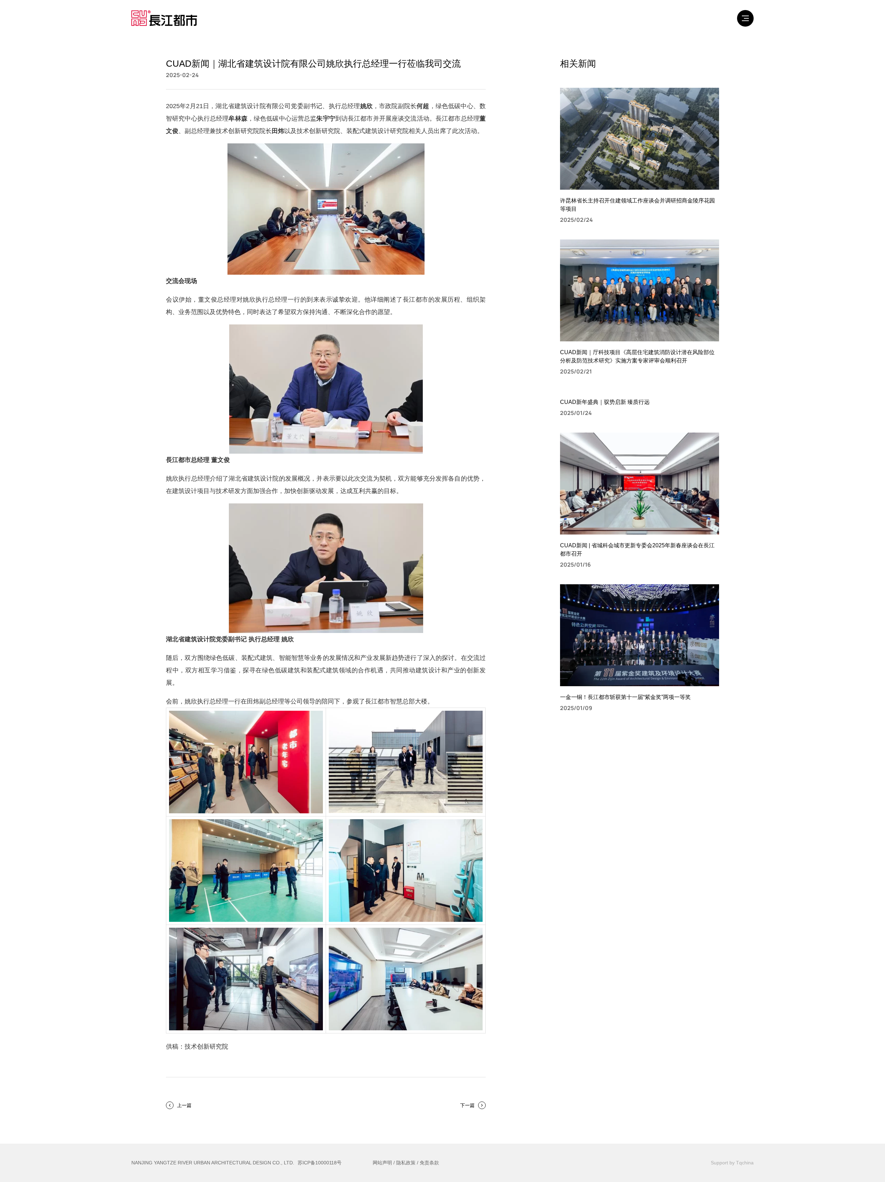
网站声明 (382, 1162)
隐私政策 (406, 1162)
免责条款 (429, 1162)
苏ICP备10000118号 (320, 1162)
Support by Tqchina (732, 1162)
